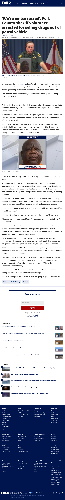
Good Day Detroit (6, 436)
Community (54, 446)
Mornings (5, 434)
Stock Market (21, 467)
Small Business (22, 469)
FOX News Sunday (6, 428)
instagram (59, 493)
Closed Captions (55, 451)
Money (20, 461)
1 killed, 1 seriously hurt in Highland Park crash (14, 347)
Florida (25, 282)
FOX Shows (37, 436)
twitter (56, 493)
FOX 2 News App (55, 442)
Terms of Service (33, 316)
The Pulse (4, 413)
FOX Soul (20, 416)
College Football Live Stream (56, 467)
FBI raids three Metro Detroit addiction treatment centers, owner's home (33, 380)
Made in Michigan (6, 416)
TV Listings (37, 440)
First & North (21, 438)
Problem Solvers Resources (55, 454)
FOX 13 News (5, 37)
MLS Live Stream (55, 484)
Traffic (52, 416)
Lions (19, 440)
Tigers (19, 447)
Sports (20, 434)
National (4, 422)
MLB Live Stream (55, 470)
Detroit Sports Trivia (39, 414)
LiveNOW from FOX (23, 414)
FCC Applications (55, 449)
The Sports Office (22, 436)
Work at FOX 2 (54, 440)
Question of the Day (39, 413)
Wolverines (21, 442)
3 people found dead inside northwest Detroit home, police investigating (33, 368)
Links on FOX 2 (6, 451)
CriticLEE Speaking (39, 438)
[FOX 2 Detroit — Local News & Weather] (7, 3)
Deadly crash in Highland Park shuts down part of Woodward (29, 393)
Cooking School (6, 444)
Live (19, 409)
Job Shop (53, 444)
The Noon (4, 438)
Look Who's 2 (37, 416)
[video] (59, 328)
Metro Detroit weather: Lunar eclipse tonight (24, 387)
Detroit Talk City (6, 414)
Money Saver (5, 447)
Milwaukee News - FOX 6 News (40, 467)
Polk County (21, 84)
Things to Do (5, 426)
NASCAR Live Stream (56, 472)
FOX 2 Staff (53, 436)
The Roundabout (6, 418)
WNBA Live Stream (55, 482)
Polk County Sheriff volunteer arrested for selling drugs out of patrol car (23, 75)
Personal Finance (22, 463)
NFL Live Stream (55, 465)
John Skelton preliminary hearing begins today (25, 374)
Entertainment (39, 434)
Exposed (4, 471)
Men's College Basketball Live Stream (56, 476)
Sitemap (53, 457)
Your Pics (37, 409)
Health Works (5, 442)
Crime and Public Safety (14, 37)
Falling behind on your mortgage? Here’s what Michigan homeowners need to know (23, 333)
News (4, 409)
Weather (54, 409)
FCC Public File (54, 447)
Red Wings (21, 449)
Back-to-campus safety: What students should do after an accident (18, 326)
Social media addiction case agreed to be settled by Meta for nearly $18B (20, 355)
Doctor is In (5, 449)
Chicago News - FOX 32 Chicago (40, 463)
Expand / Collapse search (62, 3)
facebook (53, 493)
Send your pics (38, 411)
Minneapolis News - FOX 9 (39, 470)
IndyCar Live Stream (56, 474)
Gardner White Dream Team (7, 467)
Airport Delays (54, 418)
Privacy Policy (34, 315)
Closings (53, 411)
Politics (4, 430)
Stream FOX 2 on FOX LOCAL (23, 411)
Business (4, 424)
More (42, 3)
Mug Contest (5, 440)
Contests (36, 442)
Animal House (54, 422)
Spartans (20, 444)
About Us (54, 434)
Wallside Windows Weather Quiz (6, 463)
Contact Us (53, 438)
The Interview (5, 420)
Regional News (39, 461)
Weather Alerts (54, 414)
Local (3, 411)
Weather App (54, 413)
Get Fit (3, 446)
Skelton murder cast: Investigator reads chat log (14, 340)
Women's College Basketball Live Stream (56, 480)
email (62, 493)
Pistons (20, 446)
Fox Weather (54, 420)
